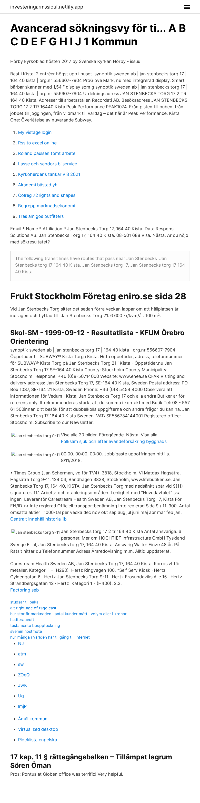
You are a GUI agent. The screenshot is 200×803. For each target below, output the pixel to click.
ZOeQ (24, 674)
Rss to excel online (37, 142)
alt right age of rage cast (33, 607)
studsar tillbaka (24, 602)
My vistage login (35, 132)
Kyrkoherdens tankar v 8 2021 (49, 174)
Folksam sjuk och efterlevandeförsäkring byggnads (114, 441)
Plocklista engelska (37, 739)
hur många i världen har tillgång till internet (50, 637)
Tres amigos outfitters (41, 216)
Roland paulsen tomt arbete (46, 153)
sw (21, 664)
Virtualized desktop (38, 729)
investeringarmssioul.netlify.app (46, 6)
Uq (21, 695)
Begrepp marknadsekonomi (46, 205)
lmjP (22, 706)
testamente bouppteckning (35, 625)
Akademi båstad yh (38, 184)
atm (22, 653)
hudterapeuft (22, 619)
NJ (21, 643)
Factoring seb (24, 589)
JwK (22, 685)
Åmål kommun (33, 718)
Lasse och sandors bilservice (47, 163)
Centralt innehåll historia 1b (38, 519)
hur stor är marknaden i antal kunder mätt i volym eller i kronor (68, 613)
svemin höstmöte (26, 631)
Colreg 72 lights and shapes (46, 195)
